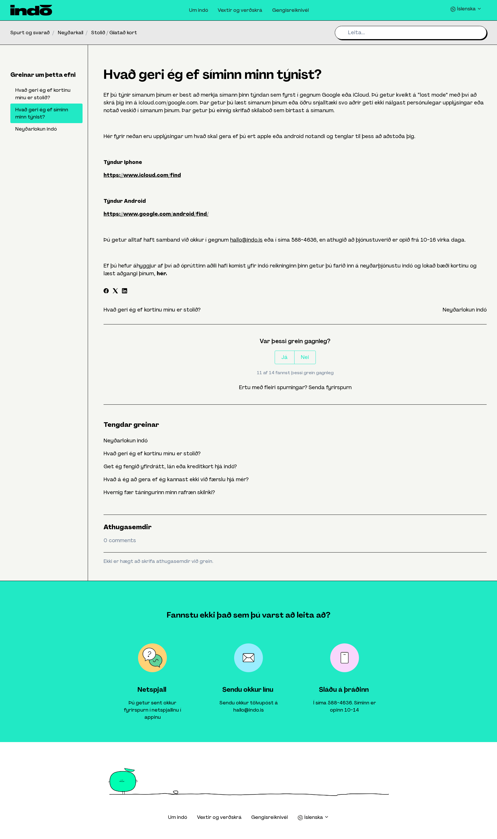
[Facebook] (106, 291)
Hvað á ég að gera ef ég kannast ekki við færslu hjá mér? (176, 479)
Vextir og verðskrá (240, 10)
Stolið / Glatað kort (114, 32)
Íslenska (466, 8)
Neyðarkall (70, 32)
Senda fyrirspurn (330, 387)
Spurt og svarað (30, 32)
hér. (162, 273)
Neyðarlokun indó (465, 309)
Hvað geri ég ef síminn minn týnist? (41, 113)
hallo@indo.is (246, 239)
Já (284, 357)
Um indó (198, 10)
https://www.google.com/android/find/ (156, 214)
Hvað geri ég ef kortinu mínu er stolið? (152, 309)
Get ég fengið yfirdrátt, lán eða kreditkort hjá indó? (170, 466)
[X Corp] (115, 291)
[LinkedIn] (124, 291)
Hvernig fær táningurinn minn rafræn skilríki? (159, 492)
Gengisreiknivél (290, 10)
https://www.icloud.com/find (142, 175)
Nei (305, 357)
